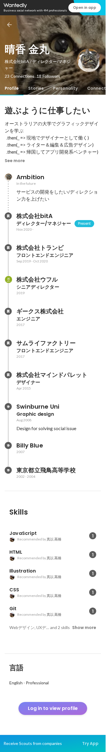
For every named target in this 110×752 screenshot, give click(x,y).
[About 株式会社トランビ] (8, 247)
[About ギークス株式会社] (8, 311)
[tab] (11, 88)
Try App (90, 743)
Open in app (84, 7)
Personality (65, 88)
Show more (84, 627)
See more (15, 161)
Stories (36, 88)
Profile (12, 88)
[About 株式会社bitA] (8, 215)
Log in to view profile (53, 708)
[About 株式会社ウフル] (8, 279)
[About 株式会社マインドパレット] (8, 374)
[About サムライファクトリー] (8, 343)
